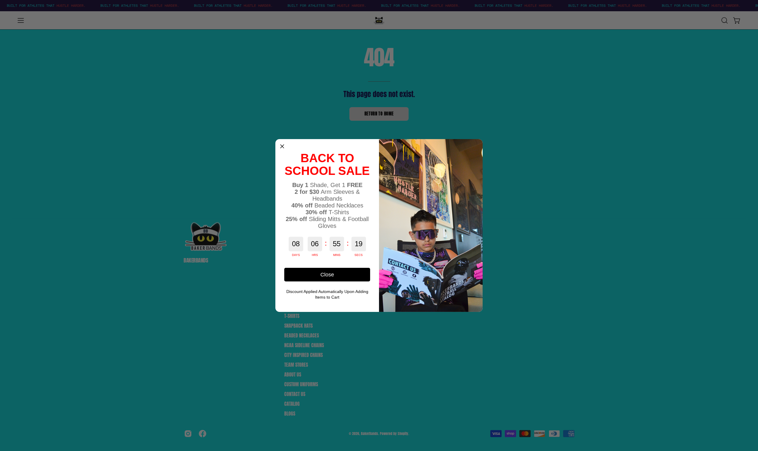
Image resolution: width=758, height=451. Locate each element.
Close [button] (327, 275)
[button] (282, 146)
